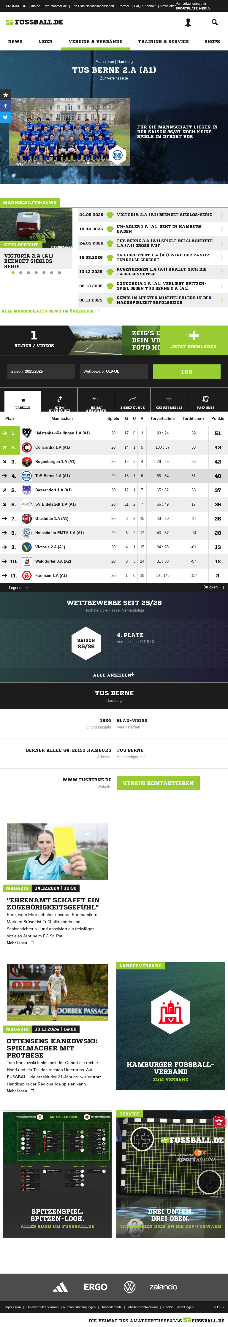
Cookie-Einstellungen (178, 1307)
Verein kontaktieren (158, 783)
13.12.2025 (90, 272)
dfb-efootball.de (56, 6)
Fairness (205, 407)
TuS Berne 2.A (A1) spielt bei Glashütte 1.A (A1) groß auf (165, 243)
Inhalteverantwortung (142, 1307)
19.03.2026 (91, 257)
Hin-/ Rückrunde (59, 409)
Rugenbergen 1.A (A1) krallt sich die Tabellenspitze (161, 271)
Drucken (210, 587)
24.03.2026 (91, 243)
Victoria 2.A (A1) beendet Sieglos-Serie (29, 258)
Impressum (12, 1307)
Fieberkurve (132, 407)
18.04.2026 (91, 229)
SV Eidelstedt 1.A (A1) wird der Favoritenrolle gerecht (165, 257)
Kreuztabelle (169, 407)
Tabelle (22, 407)
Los (186, 371)
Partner (124, 6)
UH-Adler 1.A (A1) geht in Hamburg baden (159, 229)
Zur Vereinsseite (114, 78)
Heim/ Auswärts (96, 409)
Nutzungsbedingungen (79, 1307)
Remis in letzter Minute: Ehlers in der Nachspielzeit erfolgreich (164, 300)
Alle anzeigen (112, 675)
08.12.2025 (91, 286)
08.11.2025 (90, 300)
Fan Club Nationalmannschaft (93, 6)
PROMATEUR (16, 6)
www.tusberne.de (86, 780)
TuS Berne (114, 693)
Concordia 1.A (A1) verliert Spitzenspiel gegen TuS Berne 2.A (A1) (162, 286)
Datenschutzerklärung (42, 1307)
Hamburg (125, 61)
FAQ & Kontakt (145, 6)
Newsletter (168, 6)
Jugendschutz (111, 1307)
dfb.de (35, 6)
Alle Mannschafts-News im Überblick (47, 311)
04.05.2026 (91, 215)
